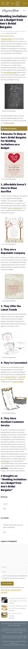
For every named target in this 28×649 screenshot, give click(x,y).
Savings (2, 33)
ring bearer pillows (10, 377)
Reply (4, 508)
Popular (12, 3)
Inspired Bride (10, 10)
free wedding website (10, 72)
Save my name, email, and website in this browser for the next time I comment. (14, 577)
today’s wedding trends (15, 208)
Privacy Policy (14, 645)
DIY (9, 31)
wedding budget (9, 123)
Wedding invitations (7, 39)
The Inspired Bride (6, 629)
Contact (23, 645)
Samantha (4, 31)
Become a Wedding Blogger (18, 3)
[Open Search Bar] (23, 10)
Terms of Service (6, 645)
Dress (12, 31)
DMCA (19, 645)
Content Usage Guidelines (15, 630)
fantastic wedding (18, 382)
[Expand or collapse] (25, 128)
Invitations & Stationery (19, 31)
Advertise (25, 3)
